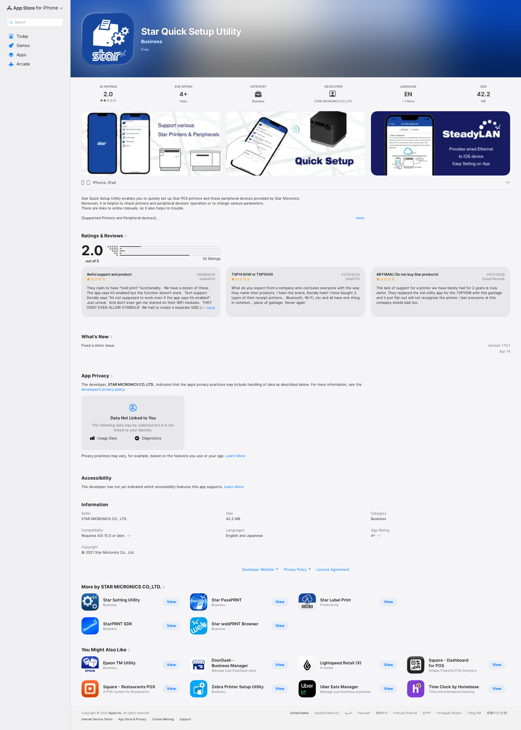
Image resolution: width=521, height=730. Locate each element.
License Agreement (333, 569)
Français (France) (405, 713)
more (360, 218)
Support (185, 719)
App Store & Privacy (132, 719)
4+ (373, 535)
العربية (348, 713)
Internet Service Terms (97, 719)
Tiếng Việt (474, 713)
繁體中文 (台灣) (497, 713)
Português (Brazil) (449, 713)
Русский (364, 713)
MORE (211, 307)
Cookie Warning (163, 719)
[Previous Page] (76, 292)
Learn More (235, 456)
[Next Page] (515, 292)
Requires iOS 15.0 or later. (103, 535)
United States (299, 713)
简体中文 (382, 713)
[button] (35, 36)
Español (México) (326, 713)
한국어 (427, 713)
